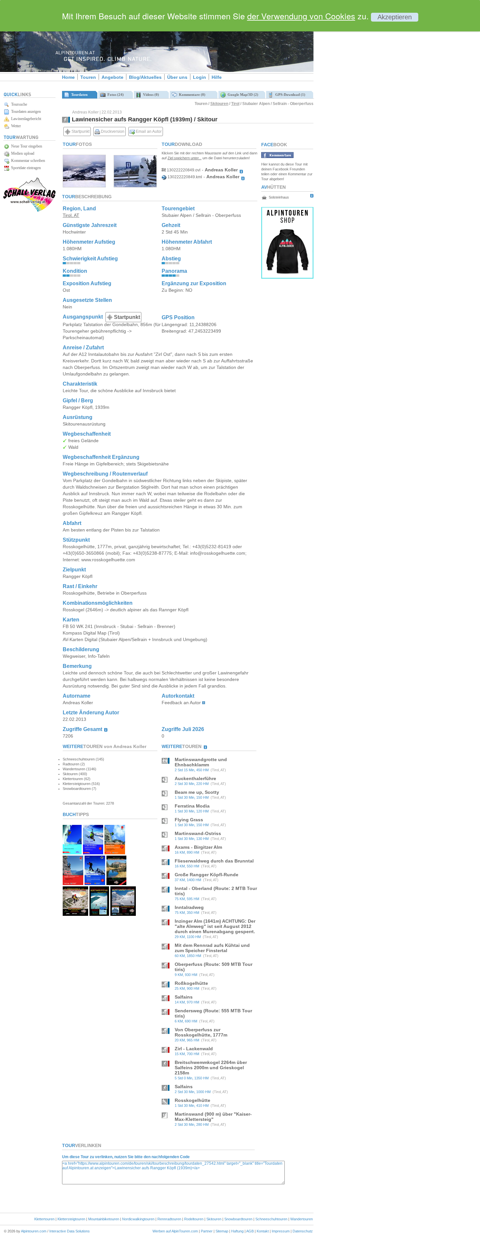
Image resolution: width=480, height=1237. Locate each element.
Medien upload (21, 153)
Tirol (235, 103)
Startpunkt (80, 131)
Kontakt (263, 1231)
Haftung (237, 1231)
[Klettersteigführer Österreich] (114, 852)
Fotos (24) (114, 94)
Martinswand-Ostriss (198, 833)
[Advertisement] (369, 112)
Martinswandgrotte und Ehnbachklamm (201, 762)
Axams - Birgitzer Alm (198, 847)
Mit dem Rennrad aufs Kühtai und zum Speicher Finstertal (212, 948)
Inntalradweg (189, 907)
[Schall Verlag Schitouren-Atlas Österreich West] (99, 914)
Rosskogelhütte (192, 1100)
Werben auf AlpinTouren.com (175, 1231)
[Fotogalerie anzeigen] (84, 185)
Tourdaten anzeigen (25, 111)
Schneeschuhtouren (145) (83, 759)
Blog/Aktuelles (145, 77)
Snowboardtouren (238, 1219)
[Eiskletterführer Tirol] (72, 852)
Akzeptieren (394, 17)
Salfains (184, 997)
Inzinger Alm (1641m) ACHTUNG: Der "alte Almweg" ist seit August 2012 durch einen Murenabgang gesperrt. (215, 926)
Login (199, 77)
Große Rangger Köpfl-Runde (206, 874)
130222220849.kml (184, 177)
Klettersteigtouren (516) (81, 784)
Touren (88, 77)
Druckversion (112, 131)
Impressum (281, 1231)
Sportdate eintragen (25, 168)
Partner (207, 1231)
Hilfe (217, 77)
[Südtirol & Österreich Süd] (123, 914)
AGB (250, 1231)
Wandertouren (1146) (79, 769)
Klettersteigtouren (71, 1219)
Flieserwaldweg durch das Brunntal (214, 860)
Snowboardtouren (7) (79, 789)
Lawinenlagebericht (25, 118)
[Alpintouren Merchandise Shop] (287, 277)
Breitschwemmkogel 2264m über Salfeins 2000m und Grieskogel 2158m (211, 1067)
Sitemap (222, 1231)
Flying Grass (189, 819)
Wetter (15, 126)
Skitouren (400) (75, 774)
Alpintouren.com (33, 1231)
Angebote (112, 77)
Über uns (177, 77)
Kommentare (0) (191, 94)
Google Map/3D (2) (242, 94)
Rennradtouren (169, 1219)
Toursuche (18, 104)
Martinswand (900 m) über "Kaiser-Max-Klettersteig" (213, 1116)
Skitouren (219, 103)
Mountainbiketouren (103, 1219)
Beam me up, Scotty (197, 792)
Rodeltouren (193, 1219)
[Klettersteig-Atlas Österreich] (75, 914)
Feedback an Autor (181, 702)
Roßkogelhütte (191, 983)
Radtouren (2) (74, 764)
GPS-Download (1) (289, 94)
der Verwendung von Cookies (301, 16)
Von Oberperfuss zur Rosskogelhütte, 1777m (201, 1032)
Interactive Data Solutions (69, 1231)
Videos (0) (150, 94)
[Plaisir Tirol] (73, 883)
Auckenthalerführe (195, 778)
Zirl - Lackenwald (194, 1048)
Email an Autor (148, 131)
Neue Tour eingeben (25, 146)
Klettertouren (44, 1219)
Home (68, 77)
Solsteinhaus (279, 197)
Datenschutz (303, 1231)
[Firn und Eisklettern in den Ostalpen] (93, 852)
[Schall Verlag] (29, 210)
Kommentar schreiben (27, 160)
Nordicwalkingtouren (138, 1219)
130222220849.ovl (183, 170)
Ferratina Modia (192, 806)
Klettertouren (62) (76, 779)
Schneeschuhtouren (271, 1219)
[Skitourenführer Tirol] (95, 883)
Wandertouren (301, 1219)
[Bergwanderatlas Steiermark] (116, 883)
